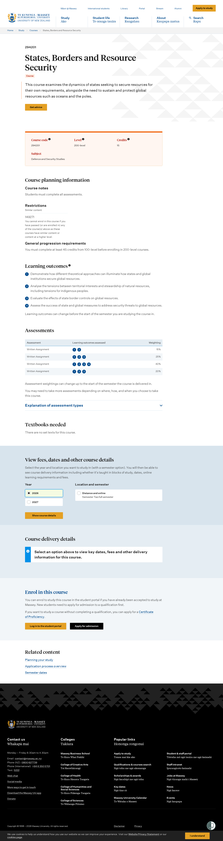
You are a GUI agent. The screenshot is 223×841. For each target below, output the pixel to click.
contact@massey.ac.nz (28, 758)
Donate (11, 798)
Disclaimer (119, 826)
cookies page (14, 837)
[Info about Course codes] (49, 139)
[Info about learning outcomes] (69, 265)
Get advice (36, 107)
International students (99, 8)
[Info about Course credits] (128, 139)
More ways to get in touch (21, 787)
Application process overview (45, 666)
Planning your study (39, 660)
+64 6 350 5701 (41, 766)
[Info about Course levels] (83, 139)
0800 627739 (29, 762)
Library (124, 8)
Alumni (178, 8)
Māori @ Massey (69, 8)
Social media (14, 781)
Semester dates (36, 672)
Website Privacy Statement (143, 834)
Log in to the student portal (45, 626)
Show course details (44, 515)
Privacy (138, 826)
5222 (16, 770)
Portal (142, 8)
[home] (29, 17)
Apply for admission (86, 626)
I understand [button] (197, 835)
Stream (159, 8)
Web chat (12, 775)
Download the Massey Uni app (24, 793)
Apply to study (204, 8)
